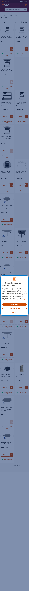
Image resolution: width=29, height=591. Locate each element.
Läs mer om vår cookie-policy (18, 299)
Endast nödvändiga (14, 308)
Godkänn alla (14, 304)
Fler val (14, 312)
